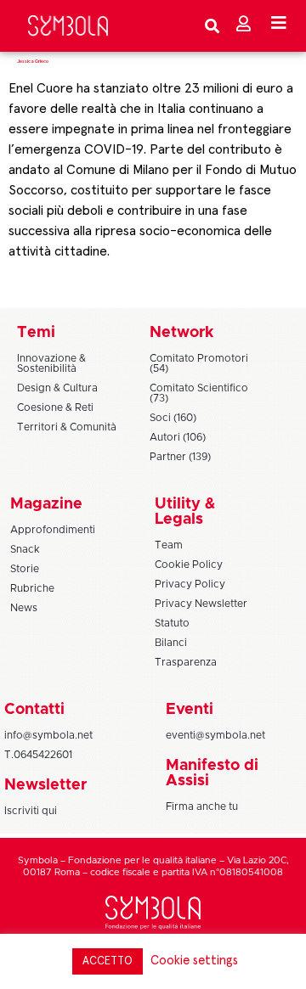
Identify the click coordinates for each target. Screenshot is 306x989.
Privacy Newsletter (201, 603)
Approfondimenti (52, 530)
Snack (25, 549)
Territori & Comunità (66, 427)
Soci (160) (173, 418)
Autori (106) (178, 437)
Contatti (34, 709)
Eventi (189, 709)
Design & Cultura (57, 388)
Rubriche (32, 588)
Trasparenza (186, 662)
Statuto (172, 623)
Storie (24, 569)
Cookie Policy (189, 564)
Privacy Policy (190, 584)
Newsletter (45, 785)
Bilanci (171, 643)
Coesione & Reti (55, 407)
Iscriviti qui (30, 811)
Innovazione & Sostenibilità (51, 363)
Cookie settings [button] (194, 960)
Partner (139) (180, 457)
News (23, 608)
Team (169, 545)
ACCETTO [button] (107, 961)
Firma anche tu (202, 806)
